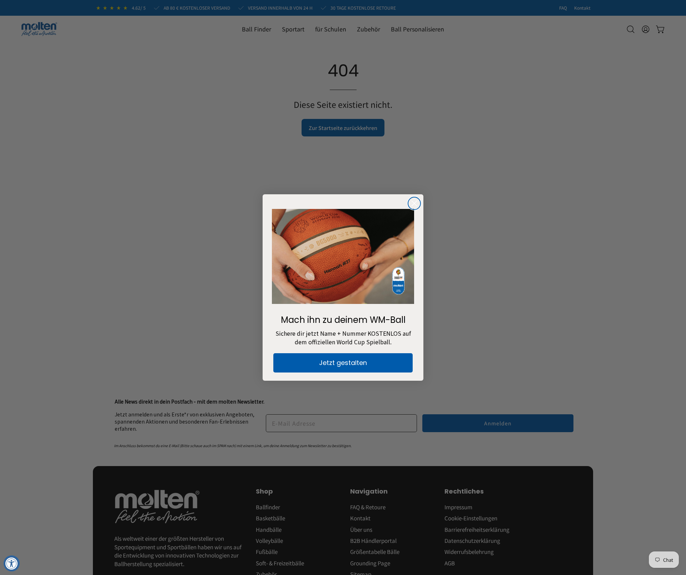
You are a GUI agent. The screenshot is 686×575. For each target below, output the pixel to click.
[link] (343, 256)
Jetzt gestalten (343, 362)
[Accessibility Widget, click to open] (12, 563)
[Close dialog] (414, 203)
